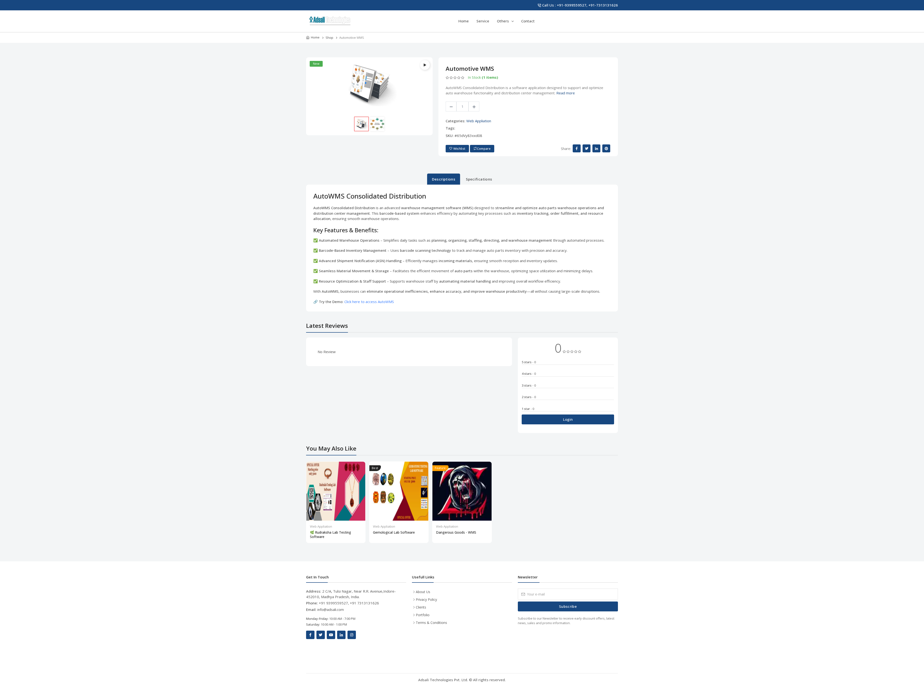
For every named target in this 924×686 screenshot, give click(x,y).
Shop (329, 37)
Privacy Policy (426, 599)
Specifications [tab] (479, 179)
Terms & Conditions (431, 622)
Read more (565, 93)
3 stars (529, 385)
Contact (528, 21)
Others (503, 21)
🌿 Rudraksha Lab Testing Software (330, 534)
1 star (528, 409)
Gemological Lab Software (394, 532)
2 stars (529, 397)
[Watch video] (425, 65)
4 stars (529, 373)
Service (482, 21)
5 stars (529, 362)
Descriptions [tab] (444, 179)
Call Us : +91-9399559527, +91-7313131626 (580, 5)
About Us (423, 591)
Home (463, 21)
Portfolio (423, 615)
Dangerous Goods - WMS (456, 532)
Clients (421, 607)
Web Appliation (478, 120)
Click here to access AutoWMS (369, 301)
